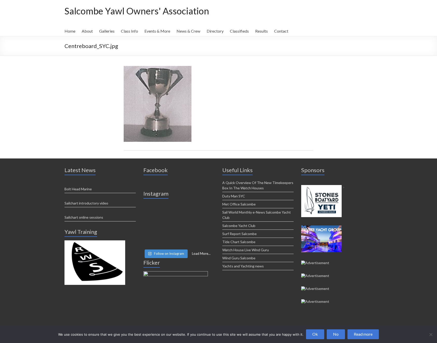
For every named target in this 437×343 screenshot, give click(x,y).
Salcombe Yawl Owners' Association (136, 10)
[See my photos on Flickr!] (175, 273)
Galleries (107, 31)
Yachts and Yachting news (243, 266)
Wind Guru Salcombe (238, 258)
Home (69, 31)
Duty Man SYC (233, 196)
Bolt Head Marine (78, 189)
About (87, 31)
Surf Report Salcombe (239, 234)
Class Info (129, 31)
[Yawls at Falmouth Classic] (179, 225)
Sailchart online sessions (83, 217)
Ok (315, 334)
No (336, 334)
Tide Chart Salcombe (238, 242)
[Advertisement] (94, 242)
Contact (281, 31)
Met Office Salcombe (239, 204)
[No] (430, 334)
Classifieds (239, 31)
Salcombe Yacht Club (238, 225)
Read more (363, 334)
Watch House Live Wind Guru (245, 250)
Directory (215, 31)
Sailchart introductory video (86, 203)
